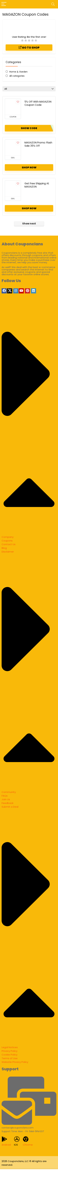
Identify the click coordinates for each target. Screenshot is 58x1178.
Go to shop (30, 48)
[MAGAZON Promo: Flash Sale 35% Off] (13, 148)
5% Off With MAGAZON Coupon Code (37, 103)
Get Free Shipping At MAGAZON (36, 185)
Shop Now (29, 167)
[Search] (53, 4)
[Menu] (4, 4)
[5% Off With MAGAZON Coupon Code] (13, 107)
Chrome (28, 1144)
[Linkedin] (33, 290)
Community (9, 792)
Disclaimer (8, 551)
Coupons (7, 540)
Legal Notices (10, 1047)
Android (6, 1144)
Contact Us (8, 544)
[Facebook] (4, 290)
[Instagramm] (15, 290)
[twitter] (9, 290)
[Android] (4, 1139)
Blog (4, 548)
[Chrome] (26, 1139)
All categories (16, 75)
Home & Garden (18, 71)
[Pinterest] (27, 290)
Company (8, 537)
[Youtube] (21, 290)
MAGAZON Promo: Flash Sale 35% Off (38, 144)
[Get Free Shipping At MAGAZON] (13, 188)
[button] (29, 420)
